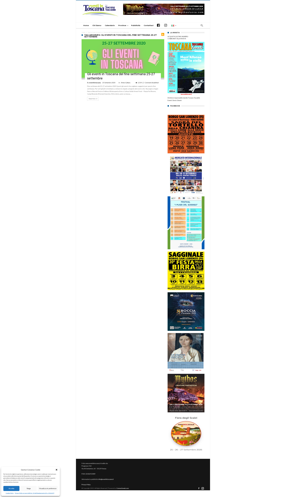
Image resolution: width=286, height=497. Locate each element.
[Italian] (173, 25)
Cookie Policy (10, 493)
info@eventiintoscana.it (106, 479)
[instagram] (202, 488)
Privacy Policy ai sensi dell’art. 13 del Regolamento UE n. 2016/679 (34, 493)
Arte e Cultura (125, 83)
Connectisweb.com (122, 488)
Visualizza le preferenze (47, 488)
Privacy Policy (86, 484)
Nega (29, 488)
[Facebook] (199, 488)
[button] (56, 470)
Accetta (11, 488)
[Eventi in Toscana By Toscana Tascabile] (100, 3)
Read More (92, 99)
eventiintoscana (95, 83)
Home (83, 32)
